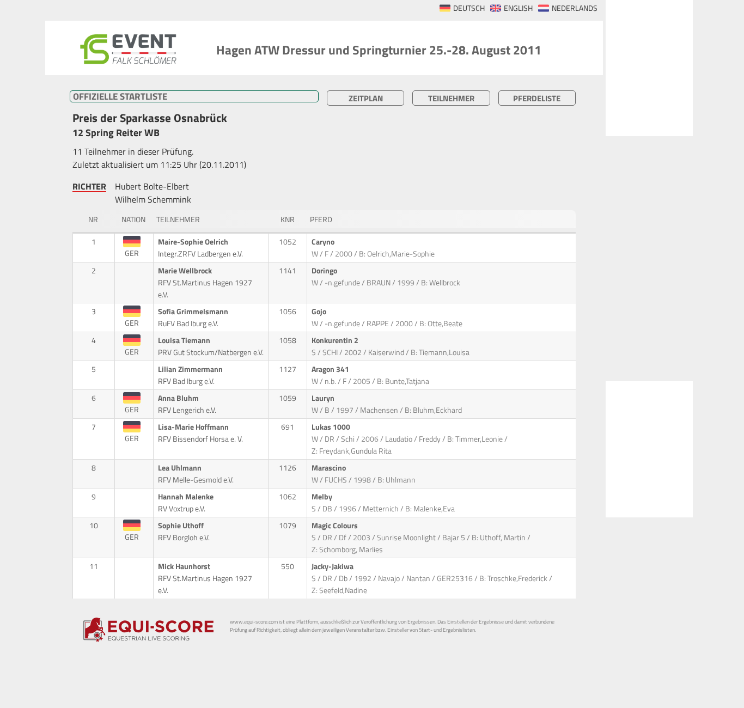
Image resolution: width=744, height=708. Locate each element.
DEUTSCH (469, 8)
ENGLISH (518, 8)
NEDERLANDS (574, 8)
